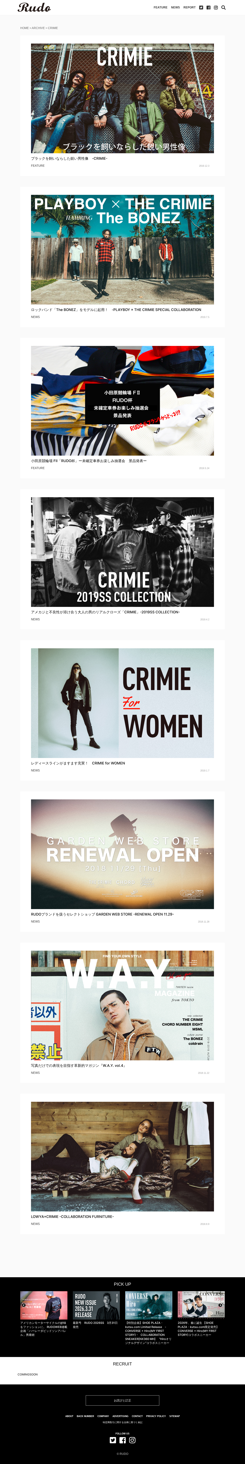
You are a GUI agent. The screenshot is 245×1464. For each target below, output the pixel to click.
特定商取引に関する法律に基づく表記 (122, 1422)
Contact (137, 1416)
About (69, 1416)
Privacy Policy (156, 1416)
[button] (24, 1305)
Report (189, 7)
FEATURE (38, 165)
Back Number (85, 1416)
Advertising (120, 1416)
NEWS (35, 317)
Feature (161, 7)
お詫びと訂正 (122, 1400)
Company (103, 1416)
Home (24, 28)
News (175, 7)
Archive (38, 28)
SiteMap (174, 1416)
